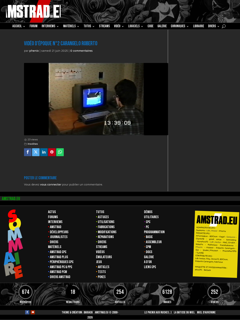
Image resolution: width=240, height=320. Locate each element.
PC (147, 227)
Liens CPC (150, 267)
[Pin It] (52, 152)
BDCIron (214, 236)
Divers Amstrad (60, 277)
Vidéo (117, 26)
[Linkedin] (44, 152)
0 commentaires (81, 50)
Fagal (222, 236)
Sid (197, 250)
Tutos (100, 212)
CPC (148, 222)
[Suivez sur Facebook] (27, 312)
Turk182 (200, 252)
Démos (148, 212)
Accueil (17, 26)
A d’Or (148, 262)
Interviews (55, 222)
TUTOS (87, 26)
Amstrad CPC (58, 252)
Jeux (99, 262)
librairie (198, 26)
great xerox (215, 239)
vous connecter (50, 184)
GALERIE (162, 26)
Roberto (220, 248)
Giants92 (200, 238)
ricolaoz (209, 247)
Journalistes (59, 237)
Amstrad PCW (58, 272)
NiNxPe (199, 244)
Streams (101, 247)
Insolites (33, 143)
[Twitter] (36, 152)
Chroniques (178, 26)
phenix (34, 50)
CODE (150, 26)
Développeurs (59, 232)
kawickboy (231, 239)
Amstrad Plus (59, 257)
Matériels (54, 247)
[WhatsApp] (60, 152)
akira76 (198, 269)
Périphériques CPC (62, 262)
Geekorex (201, 230)
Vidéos (100, 252)
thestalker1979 (229, 251)
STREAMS (104, 26)
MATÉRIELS (69, 26)
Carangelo (229, 248)
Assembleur (154, 242)
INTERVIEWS (48, 26)
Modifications (107, 232)
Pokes (102, 277)
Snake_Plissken (210, 250)
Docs (149, 252)
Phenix (222, 231)
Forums (53, 217)
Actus (52, 212)
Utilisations (106, 222)
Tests (102, 272)
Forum (34, 26)
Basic (149, 237)
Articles (103, 267)
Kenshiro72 (202, 241)
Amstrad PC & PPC (61, 267)
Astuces (103, 217)
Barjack (88, 312)
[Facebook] (28, 152)
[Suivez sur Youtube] (33, 312)
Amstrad (55, 227)
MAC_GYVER (229, 242)
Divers (212, 26)
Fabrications (106, 227)
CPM (148, 247)
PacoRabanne (226, 245)
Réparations (106, 237)
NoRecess (212, 244)
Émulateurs (104, 257)
